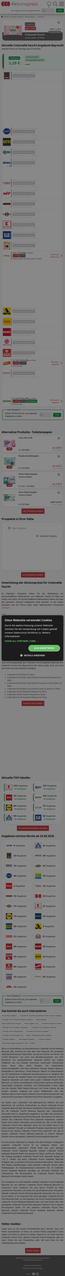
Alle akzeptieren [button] (44, 648)
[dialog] (32, 638)
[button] (32, 641)
